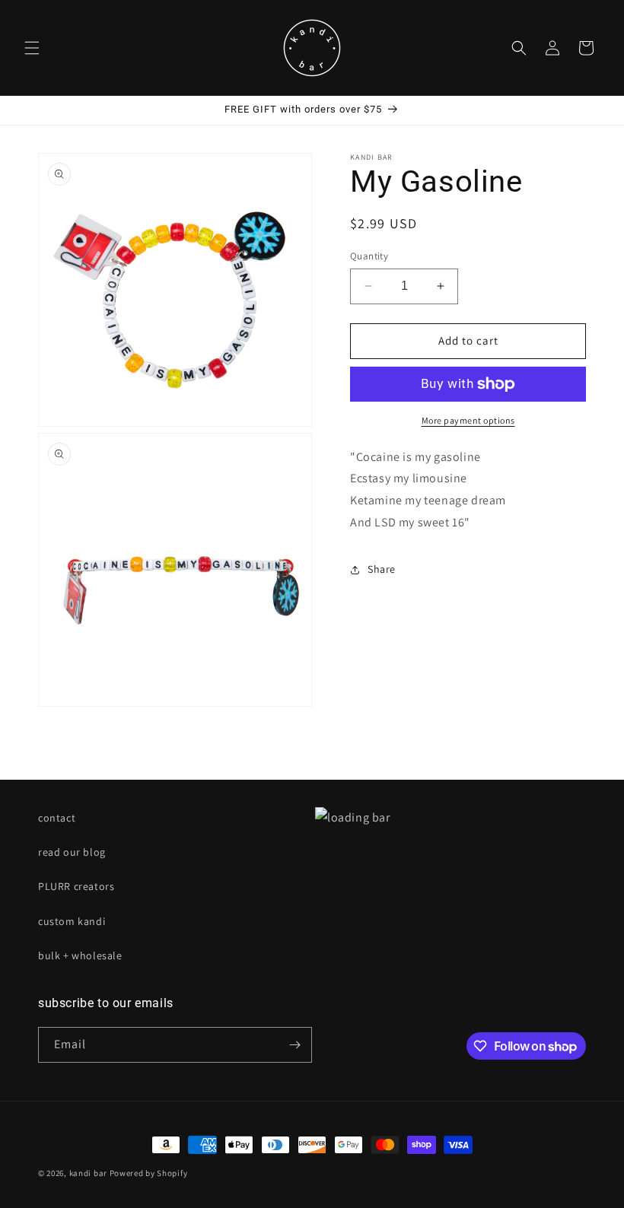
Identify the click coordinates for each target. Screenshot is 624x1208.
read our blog (72, 852)
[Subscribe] (294, 1045)
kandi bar (88, 1173)
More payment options (468, 420)
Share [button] (382, 569)
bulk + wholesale (80, 955)
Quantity (369, 256)
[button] (32, 48)
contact (56, 818)
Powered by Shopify (149, 1173)
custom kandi (71, 921)
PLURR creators (76, 886)
